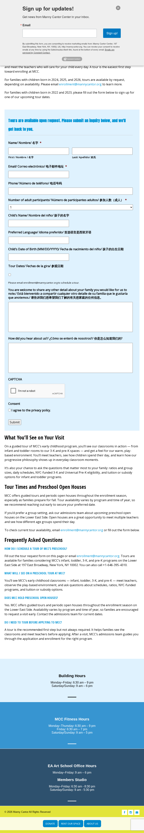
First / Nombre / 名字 (21, 157)
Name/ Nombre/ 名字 (24, 143)
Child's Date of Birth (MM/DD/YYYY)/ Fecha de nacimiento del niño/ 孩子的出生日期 (66, 249)
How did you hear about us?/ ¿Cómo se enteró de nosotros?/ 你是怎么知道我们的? (65, 338)
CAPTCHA (15, 379)
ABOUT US (92, 823)
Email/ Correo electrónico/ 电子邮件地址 (37, 166)
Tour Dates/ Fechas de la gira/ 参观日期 (35, 266)
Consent (14, 404)
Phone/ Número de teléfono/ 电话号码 (35, 183)
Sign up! (112, 33)
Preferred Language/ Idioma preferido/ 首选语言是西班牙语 (49, 232)
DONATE (50, 823)
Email (26, 25)
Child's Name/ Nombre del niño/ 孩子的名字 (38, 215)
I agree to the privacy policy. (31, 410)
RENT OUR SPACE (70, 823)
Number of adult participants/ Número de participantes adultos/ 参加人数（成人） (67, 200)
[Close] (118, 8)
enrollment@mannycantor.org (80, 84)
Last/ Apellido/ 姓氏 (84, 157)
